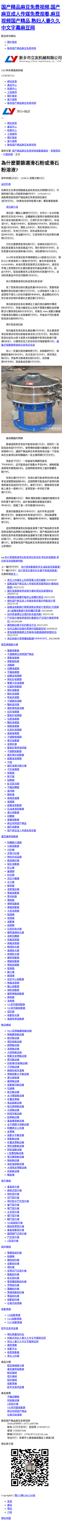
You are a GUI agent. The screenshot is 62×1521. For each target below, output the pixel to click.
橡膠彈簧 (12, 1345)
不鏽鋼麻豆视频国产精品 (20, 654)
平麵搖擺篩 (13, 672)
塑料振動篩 (13, 690)
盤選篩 (10, 871)
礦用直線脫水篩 (15, 932)
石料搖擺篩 (13, 711)
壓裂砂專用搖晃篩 (16, 747)
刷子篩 (10, 776)
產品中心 (12, 85)
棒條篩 (10, 997)
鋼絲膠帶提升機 (15, 1226)
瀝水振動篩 (13, 812)
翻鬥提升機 (13, 1219)
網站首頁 (12, 81)
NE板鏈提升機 (15, 1223)
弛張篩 (10, 918)
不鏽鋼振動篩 (14, 751)
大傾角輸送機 (14, 1052)
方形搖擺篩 (13, 769)
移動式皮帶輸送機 (16, 1056)
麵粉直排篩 (13, 704)
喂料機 (10, 1267)
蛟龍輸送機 (13, 1117)
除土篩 (10, 867)
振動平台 (12, 1349)
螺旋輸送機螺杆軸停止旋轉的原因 (25, 597)
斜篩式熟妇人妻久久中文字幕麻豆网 (26, 1338)
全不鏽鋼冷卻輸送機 (18, 1124)
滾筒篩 (10, 1001)
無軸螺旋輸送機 (15, 1034)
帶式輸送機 (13, 1059)
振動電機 (6, 1309)
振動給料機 (13, 1299)
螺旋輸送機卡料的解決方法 (21, 625)
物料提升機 (13, 1194)
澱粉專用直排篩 (15, 708)
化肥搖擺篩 (13, 719)
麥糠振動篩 (13, 819)
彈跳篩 (10, 900)
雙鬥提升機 (13, 1215)
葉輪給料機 (13, 1289)
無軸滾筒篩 (13, 943)
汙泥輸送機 (13, 1067)
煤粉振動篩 (13, 990)
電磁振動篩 (13, 893)
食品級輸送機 (14, 1103)
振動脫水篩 (13, 1015)
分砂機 (10, 849)
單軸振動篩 (13, 907)
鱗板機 (10, 1175)
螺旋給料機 (13, 1260)
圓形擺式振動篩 (15, 755)
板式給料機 (13, 1278)
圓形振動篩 (13, 827)
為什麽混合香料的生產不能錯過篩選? (38, 570)
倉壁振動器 (13, 1352)
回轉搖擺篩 (13, 668)
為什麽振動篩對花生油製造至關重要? (41, 567)
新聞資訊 (55, 151)
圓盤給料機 (13, 1274)
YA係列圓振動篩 (16, 1004)
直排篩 (10, 791)
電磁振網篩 (13, 965)
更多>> (14, 574)
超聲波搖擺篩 (14, 676)
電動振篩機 (13, 658)
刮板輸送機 (13, 1171)
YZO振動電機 (14, 1322)
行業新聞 (8, 154)
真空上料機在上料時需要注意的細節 (26, 580)
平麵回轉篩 (13, 787)
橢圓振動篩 (13, 961)
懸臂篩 (10, 968)
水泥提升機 (13, 1212)
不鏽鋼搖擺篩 (14, 737)
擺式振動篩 (13, 740)
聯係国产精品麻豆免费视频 (21, 48)
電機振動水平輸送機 (18, 1074)
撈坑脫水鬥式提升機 (18, 1201)
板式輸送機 (13, 1092)
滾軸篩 (10, 665)
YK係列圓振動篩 (16, 1008)
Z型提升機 (12, 1241)
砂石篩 (10, 875)
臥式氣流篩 (13, 783)
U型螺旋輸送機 (15, 1153)
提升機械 (6, 1181)
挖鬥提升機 (13, 1197)
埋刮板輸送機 (14, 1041)
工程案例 (12, 92)
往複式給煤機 (14, 1303)
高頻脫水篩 (13, 954)
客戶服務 (12, 99)
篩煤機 (10, 975)
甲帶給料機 (13, 1285)
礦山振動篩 (13, 986)
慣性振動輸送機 (15, 1146)
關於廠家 (12, 42)
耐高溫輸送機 (14, 1149)
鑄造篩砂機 (13, 860)
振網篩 (10, 925)
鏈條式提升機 (14, 1190)
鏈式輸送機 (13, 1038)
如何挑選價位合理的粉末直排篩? (24, 614)
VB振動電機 (13, 1315)
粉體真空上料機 (15, 1128)
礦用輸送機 (13, 1081)
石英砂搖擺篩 (14, 729)
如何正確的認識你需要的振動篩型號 (26, 628)
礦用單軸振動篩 (15, 993)
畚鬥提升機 (13, 1205)
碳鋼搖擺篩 (13, 726)
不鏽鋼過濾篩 (14, 701)
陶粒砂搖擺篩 (14, 679)
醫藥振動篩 (13, 650)
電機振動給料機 (15, 1292)
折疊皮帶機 (13, 1099)
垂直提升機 (13, 1187)
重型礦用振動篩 (9, 836)
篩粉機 (10, 794)
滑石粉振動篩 (48, 557)
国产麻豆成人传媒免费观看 (21, 830)
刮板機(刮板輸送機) (17, 1063)
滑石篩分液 (12, 207)
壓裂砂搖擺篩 (14, 715)
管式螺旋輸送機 (15, 1157)
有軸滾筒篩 (13, 939)
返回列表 (6, 184)
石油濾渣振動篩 (15, 809)
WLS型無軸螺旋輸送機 (19, 1031)
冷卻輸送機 (13, 1110)
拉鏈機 (10, 1088)
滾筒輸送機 (13, 1049)
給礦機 (10, 1256)
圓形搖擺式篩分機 (16, 765)
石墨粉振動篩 (14, 686)
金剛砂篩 (12, 744)
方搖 (9, 762)
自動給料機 (13, 1263)
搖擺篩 (10, 801)
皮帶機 (10, 1131)
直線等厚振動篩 (15, 1019)
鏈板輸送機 (13, 1160)
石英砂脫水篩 (14, 929)
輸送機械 (6, 1025)
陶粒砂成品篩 (14, 857)
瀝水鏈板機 (13, 1077)
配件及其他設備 (9, 1328)
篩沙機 (10, 972)
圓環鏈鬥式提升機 (16, 1233)
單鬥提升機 (13, 1208)
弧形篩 (10, 1011)
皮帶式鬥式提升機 (16, 1271)
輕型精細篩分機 (9, 644)
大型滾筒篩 (13, 911)
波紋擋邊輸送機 (15, 1164)
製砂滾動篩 (13, 864)
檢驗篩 (10, 773)
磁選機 (10, 914)
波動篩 (10, 921)
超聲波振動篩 (14, 805)
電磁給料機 (13, 1296)
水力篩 (10, 882)
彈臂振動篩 (13, 903)
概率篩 (10, 885)
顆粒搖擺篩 (13, 722)
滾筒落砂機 (13, 889)
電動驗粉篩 (13, 661)
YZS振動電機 (14, 1319)
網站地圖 (6, 1518)
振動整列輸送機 (15, 1085)
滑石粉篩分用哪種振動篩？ (27, 638)
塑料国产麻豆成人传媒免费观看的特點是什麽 (31, 601)
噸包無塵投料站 (15, 1334)
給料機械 (6, 1247)
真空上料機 (13, 1356)
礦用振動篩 (13, 957)
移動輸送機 (13, 1139)
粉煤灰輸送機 (14, 1113)
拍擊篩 (10, 780)
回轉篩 (10, 816)
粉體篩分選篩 (14, 842)
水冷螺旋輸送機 (15, 1095)
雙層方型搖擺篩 (15, 683)
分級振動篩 (13, 846)
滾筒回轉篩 (13, 936)
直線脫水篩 (13, 950)
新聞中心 (12, 88)
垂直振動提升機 (15, 1230)
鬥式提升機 (13, 1237)
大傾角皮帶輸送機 (16, 1167)
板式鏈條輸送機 (15, 1106)
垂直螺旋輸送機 (15, 1121)
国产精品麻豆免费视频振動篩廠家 (30, 151)
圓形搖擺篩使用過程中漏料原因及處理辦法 (30, 591)
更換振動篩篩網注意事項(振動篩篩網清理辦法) (32, 632)
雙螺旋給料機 (14, 1253)
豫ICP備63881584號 (25, 1495)
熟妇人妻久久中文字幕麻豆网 (23, 1341)
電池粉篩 (12, 896)
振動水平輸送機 (15, 1135)
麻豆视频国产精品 (16, 823)
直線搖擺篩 (13, 733)
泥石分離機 (13, 878)
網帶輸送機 (13, 1045)
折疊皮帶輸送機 (15, 1142)
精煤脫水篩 (13, 947)
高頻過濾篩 (13, 798)
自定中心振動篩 (15, 979)
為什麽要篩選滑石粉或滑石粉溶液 (23, 557)
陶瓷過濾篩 (13, 697)
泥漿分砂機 (13, 853)
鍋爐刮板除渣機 (15, 1070)
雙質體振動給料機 (16, 1281)
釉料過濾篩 (13, 693)
